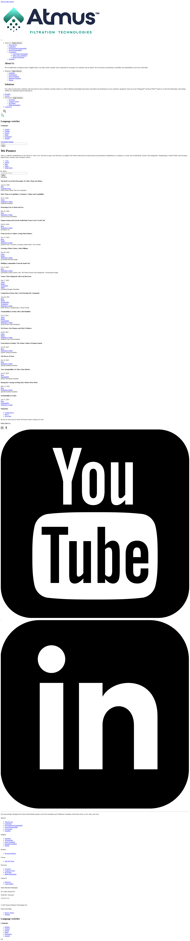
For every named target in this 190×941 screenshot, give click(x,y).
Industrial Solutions (15, 78)
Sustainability (5, 302)
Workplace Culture (7, 201)
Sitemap (7, 914)
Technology (4, 286)
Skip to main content (7, 1)
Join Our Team (9, 861)
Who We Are (13, 45)
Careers (7, 96)
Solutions (8, 71)
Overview (12, 100)
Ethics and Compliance (20, 55)
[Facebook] (6, 428)
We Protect (12, 103)
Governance (12, 52)
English (7, 129)
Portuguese (8, 136)
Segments (12, 73)
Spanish (7, 138)
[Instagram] (2, 428)
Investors (7, 94)
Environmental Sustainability (18, 48)
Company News (14, 101)
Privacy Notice (9, 913)
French (7, 133)
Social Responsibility (15, 50)
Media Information (14, 105)
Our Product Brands (7, 142)
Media (3, 241)
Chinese (7, 131)
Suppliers (12, 59)
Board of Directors (18, 57)
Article (7, 162)
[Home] (51, 38)
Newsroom (8, 98)
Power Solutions (14, 76)
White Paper (8, 168)
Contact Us (8, 107)
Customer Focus (6, 188)
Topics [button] (4, 171)
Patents (11, 80)
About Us (8, 43)
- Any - (7, 161)
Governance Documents (20, 54)
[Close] (1, 113)
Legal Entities (9, 884)
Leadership (12, 47)
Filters (3, 287)
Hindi (6, 135)
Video (7, 166)
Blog (6, 164)
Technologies (13, 75)
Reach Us (8, 882)
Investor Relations (10, 853)
